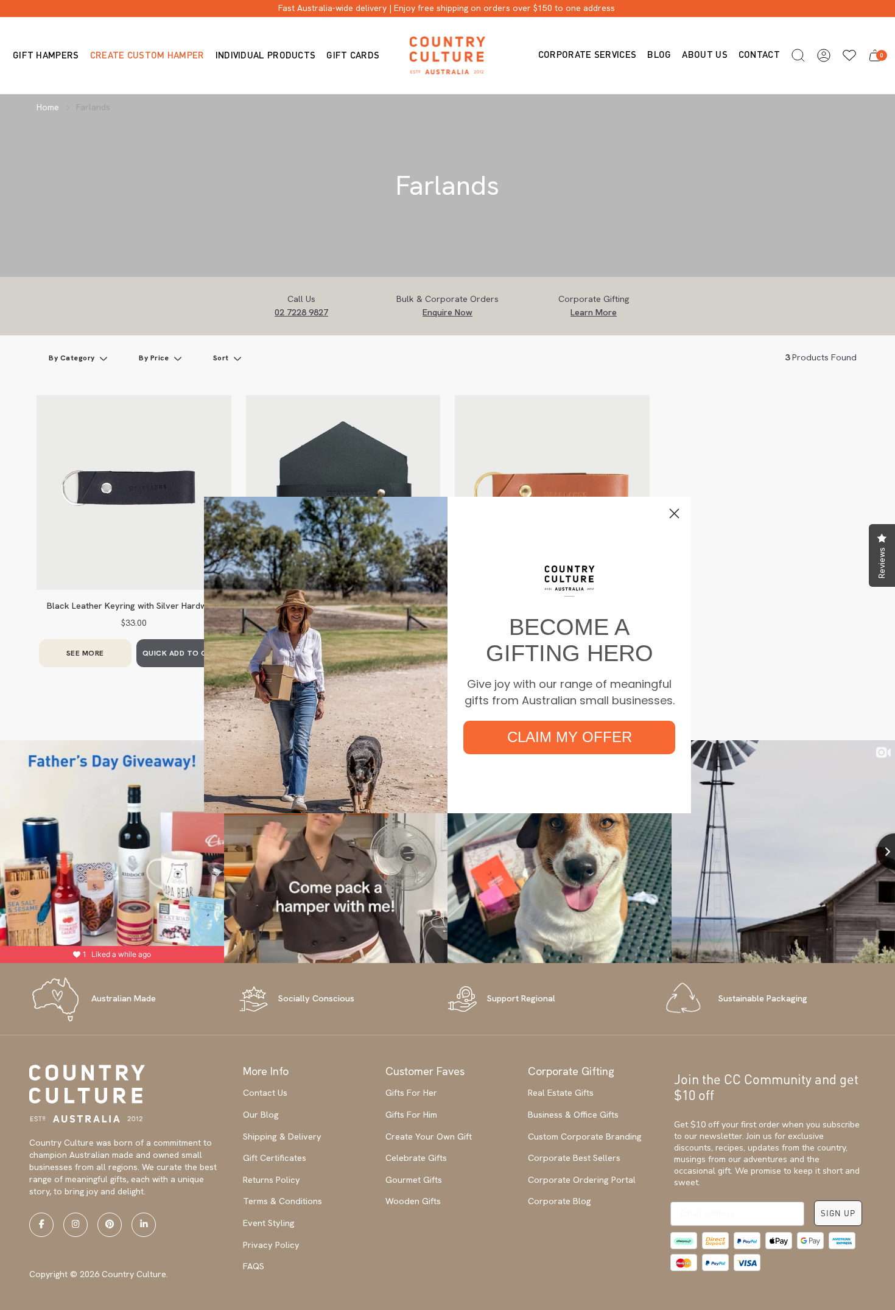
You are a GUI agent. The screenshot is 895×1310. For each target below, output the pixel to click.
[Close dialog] (674, 513)
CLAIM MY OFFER (569, 737)
